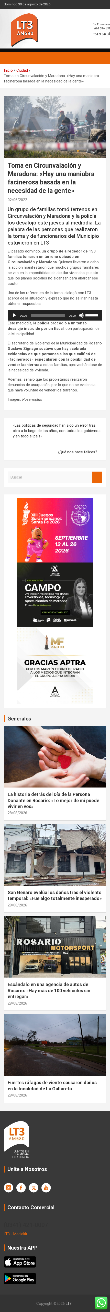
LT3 (69, 1303)
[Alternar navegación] (10, 58)
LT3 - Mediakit (15, 1234)
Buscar (97, 477)
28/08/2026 (17, 813)
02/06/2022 (17, 200)
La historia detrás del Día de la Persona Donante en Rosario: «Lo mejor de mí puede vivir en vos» (53, 800)
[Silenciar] (81, 315)
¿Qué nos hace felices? (77, 452)
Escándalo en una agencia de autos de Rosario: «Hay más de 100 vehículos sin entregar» (49, 990)
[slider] (92, 315)
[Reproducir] (14, 315)
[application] (55, 315)
